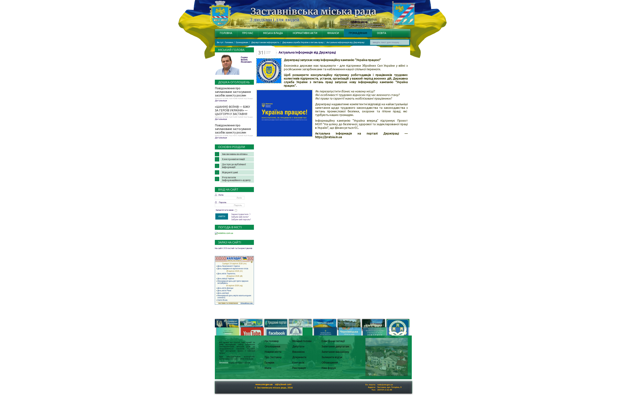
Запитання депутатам (335, 346)
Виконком (298, 351)
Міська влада (273, 33)
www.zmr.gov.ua (264, 384)
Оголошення (272, 346)
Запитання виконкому (335, 351)
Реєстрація (299, 367)
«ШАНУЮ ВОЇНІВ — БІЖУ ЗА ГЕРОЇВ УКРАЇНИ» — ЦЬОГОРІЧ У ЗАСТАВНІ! (232, 110)
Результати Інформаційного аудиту (236, 179)
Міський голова (302, 341)
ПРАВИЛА (223, 363)
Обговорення (330, 362)
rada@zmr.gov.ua (359, 22)
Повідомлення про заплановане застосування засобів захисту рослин (233, 92)
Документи (299, 357)
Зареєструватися (240, 214)
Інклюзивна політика (234, 154)
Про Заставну (273, 357)
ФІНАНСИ (333, 33)
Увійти (221, 216)
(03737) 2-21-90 (384, 390)
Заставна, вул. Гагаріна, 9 (389, 387)
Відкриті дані (230, 172)
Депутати (298, 346)
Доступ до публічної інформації (234, 166)
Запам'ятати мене (225, 210)
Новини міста (273, 351)
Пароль (222, 202)
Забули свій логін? (240, 217)
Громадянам (358, 33)
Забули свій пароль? (241, 219)
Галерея (269, 362)
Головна (226, 33)
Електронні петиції (233, 159)
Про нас (247, 33)
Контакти (298, 362)
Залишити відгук (332, 357)
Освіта (381, 33)
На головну (272, 341)
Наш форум (329, 367)
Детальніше (221, 100)
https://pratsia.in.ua (328, 137)
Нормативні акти (305, 33)
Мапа (268, 367)
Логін (220, 195)
